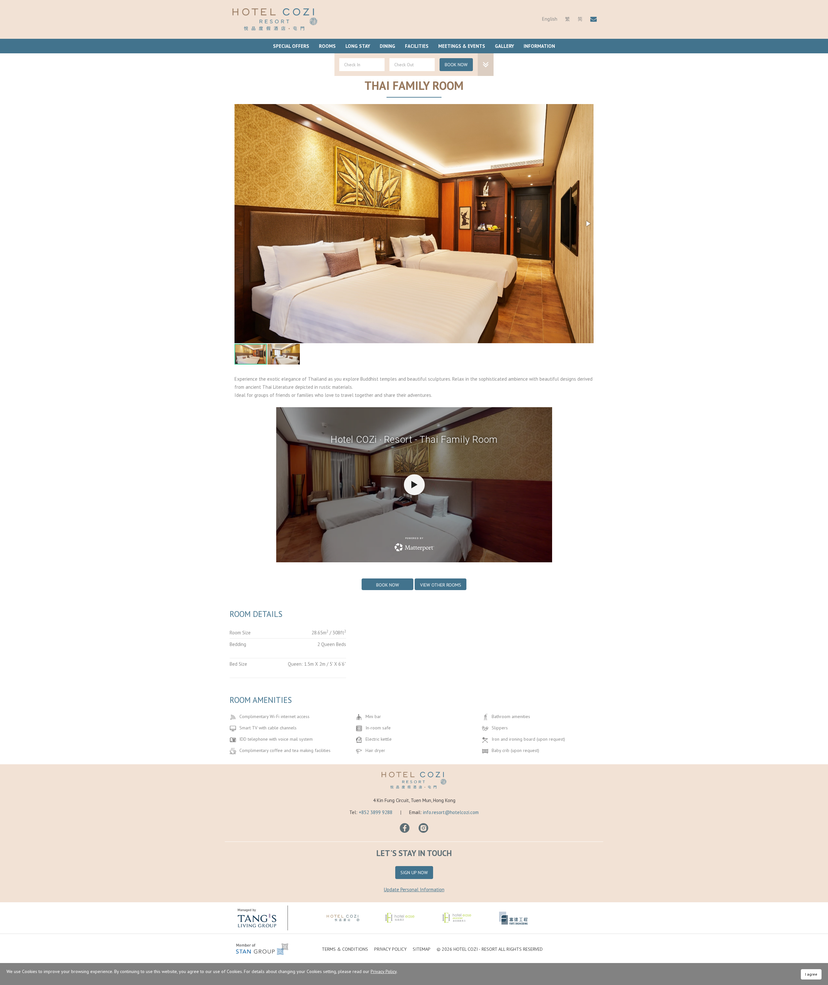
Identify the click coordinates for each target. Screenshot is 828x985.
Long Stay (357, 46)
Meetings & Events (461, 46)
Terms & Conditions (345, 949)
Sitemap (421, 949)
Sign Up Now (414, 872)
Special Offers (291, 46)
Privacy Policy (390, 949)
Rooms (327, 46)
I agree (811, 974)
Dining (387, 46)
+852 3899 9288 (375, 812)
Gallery (504, 46)
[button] (588, 223)
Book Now (456, 65)
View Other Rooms (440, 585)
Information (539, 46)
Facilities (417, 46)
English (549, 19)
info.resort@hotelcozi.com (451, 812)
